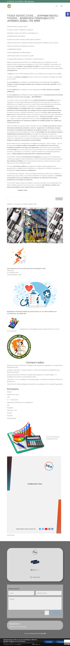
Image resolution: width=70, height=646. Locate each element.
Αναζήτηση (59, 199)
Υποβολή (56, 613)
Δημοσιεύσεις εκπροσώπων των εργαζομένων (20, 402)
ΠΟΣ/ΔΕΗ (9, 415)
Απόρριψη (61, 642)
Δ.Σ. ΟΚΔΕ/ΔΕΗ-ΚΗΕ (12, 272)
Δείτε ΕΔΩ (14, 331)
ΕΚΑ (8, 405)
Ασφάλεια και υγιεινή (13, 394)
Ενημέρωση (10, 408)
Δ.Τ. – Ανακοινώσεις (12, 400)
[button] (68, 14)
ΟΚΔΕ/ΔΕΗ (10, 270)
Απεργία (9, 392)
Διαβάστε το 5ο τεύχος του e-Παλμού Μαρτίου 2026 (21, 204)
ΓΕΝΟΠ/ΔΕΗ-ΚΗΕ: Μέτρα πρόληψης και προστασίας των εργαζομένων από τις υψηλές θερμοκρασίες (35, 384)
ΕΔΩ (56, 439)
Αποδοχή (49, 642)
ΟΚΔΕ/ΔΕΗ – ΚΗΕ (12, 410)
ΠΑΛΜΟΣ (9, 413)
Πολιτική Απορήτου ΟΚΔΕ (14, 274)
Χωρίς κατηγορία (11, 418)
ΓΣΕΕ (8, 397)
